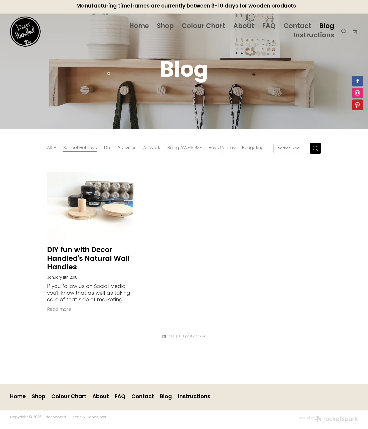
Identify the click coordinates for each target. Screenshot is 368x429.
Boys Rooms (222, 148)
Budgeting (253, 148)
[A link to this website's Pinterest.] (357, 104)
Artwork (151, 148)
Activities (126, 148)
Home (139, 26)
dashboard (56, 417)
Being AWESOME (184, 148)
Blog (326, 26)
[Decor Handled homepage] (45, 32)
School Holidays (80, 148)
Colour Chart (203, 26)
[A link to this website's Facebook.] (357, 81)
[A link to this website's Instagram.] (357, 93)
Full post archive (192, 336)
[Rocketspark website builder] (328, 419)
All (50, 148)
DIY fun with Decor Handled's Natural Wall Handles (88, 258)
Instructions (313, 35)
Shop (165, 26)
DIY (107, 148)
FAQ (269, 26)
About (243, 26)
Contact (297, 26)
